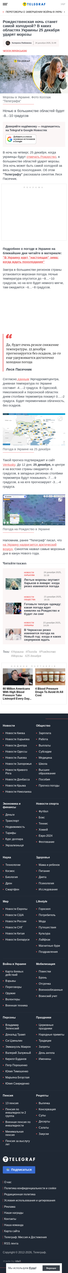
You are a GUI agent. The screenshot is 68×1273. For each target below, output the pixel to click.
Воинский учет (48, 996)
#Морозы (17, 655)
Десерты (44, 1121)
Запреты (44, 1046)
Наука (7, 857)
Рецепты (42, 1095)
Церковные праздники (46, 1026)
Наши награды (13, 1212)
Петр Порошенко (16, 1065)
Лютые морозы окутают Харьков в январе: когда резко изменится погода (41, 583)
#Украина (17, 651)
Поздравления (48, 951)
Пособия (44, 779)
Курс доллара (14, 839)
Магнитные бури (49, 945)
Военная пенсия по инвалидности (18, 1124)
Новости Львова (16, 757)
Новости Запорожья (18, 763)
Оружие (10, 993)
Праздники (43, 1017)
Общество (43, 725)
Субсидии (45, 751)
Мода (42, 921)
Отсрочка (45, 983)
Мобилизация (45, 964)
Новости (9, 725)
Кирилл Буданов (16, 1058)
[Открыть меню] (5, 4)
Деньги (9, 814)
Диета (42, 877)
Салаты (44, 1127)
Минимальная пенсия (14, 1133)
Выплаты (45, 745)
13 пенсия (11, 1103)
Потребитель (47, 915)
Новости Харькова (29, 574)
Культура (44, 933)
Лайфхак (44, 939)
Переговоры (13, 987)
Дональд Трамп (15, 1034)
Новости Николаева (18, 791)
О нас (8, 1182)
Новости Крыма (15, 785)
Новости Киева (15, 733)
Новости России (15, 921)
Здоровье (43, 857)
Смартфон (12, 889)
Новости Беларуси (17, 939)
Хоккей (43, 829)
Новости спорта (47, 803)
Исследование (48, 889)
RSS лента (11, 1243)
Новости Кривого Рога (16, 771)
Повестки (45, 971)
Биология (11, 877)
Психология (46, 883)
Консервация (47, 1109)
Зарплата (45, 733)
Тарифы (10, 832)
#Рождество (47, 651)
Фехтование (46, 841)
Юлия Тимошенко (16, 1071)
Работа (43, 739)
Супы (42, 1115)
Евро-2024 (45, 835)
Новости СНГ (14, 927)
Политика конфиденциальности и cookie (30, 1188)
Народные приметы (51, 1034)
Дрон (8, 883)
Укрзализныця (14, 845)
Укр (63, 4)
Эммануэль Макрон (18, 1046)
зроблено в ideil (12, 1261)
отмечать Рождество (41, 157)
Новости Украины (29, 624)
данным (23, 379)
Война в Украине (14, 964)
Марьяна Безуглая (17, 1077)
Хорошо (51, 1268)
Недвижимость (15, 826)
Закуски (44, 1133)
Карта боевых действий (14, 973)
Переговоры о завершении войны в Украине (36, 11)
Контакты (10, 1218)
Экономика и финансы (12, 805)
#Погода (31, 651)
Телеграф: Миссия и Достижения (25, 1237)
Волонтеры (12, 999)
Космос (10, 870)
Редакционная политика (19, 1194)
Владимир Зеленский (12, 1026)
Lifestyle (41, 901)
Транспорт (12, 820)
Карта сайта (12, 1231)
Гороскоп (45, 908)
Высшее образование (47, 771)
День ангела (47, 1052)
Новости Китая (15, 933)
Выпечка (44, 1103)
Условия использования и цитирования (29, 1200)
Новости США (14, 915)
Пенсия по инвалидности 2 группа (15, 1112)
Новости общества (29, 598)
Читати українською (15, 51)
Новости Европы (16, 908)
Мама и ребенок (49, 864)
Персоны (9, 1017)
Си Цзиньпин (13, 1040)
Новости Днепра (16, 745)
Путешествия (47, 927)
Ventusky (9, 464)
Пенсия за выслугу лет (17, 1143)
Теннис (43, 823)
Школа (43, 763)
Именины (45, 1058)
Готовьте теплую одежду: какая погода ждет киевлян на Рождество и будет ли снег (42, 609)
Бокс (42, 817)
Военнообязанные (51, 989)
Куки (32, 1268)
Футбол (43, 811)
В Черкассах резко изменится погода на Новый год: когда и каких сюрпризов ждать (42, 634)
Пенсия (8, 1095)
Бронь (43, 977)
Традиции (45, 1040)
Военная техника (16, 1005)
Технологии (12, 864)
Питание (44, 870)
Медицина (45, 757)
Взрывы (10, 980)
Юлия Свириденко (17, 1083)
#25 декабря (33, 655)
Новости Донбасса (17, 779)
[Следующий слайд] (64, 12)
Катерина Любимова (22, 43)
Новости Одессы (16, 751)
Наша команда (13, 1225)
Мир (6, 901)
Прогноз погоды (49, 785)
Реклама (9, 1206)
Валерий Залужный (18, 1052)
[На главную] (34, 4)
